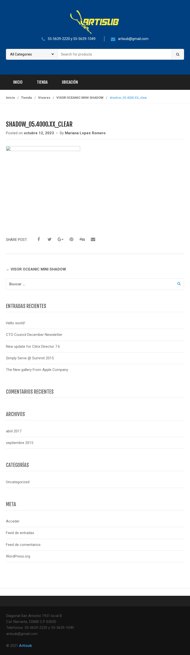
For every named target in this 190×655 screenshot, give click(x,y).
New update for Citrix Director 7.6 (33, 346)
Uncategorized (17, 482)
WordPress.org (18, 556)
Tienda (42, 82)
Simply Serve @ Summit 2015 (30, 358)
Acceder (13, 521)
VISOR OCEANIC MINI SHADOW (79, 97)
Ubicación (70, 82)
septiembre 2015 (19, 443)
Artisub (25, 645)
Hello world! (15, 323)
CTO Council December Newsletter (34, 334)
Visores (44, 97)
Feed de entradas (20, 533)
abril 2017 (14, 431)
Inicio (18, 82)
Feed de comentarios (23, 544)
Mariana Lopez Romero (85, 133)
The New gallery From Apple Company (37, 369)
